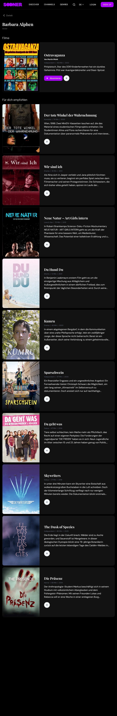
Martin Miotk (53, 59)
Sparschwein (54, 372)
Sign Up (107, 4)
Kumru (49, 321)
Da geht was (53, 424)
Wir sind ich (53, 167)
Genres (64, 4)
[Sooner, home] (12, 4)
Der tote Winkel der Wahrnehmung (70, 115)
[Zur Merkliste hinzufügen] (66, 78)
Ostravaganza (54, 55)
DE (80, 4)
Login (93, 4)
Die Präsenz (53, 578)
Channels (49, 4)
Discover (34, 4)
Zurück (9, 15)
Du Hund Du (53, 270)
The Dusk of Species (59, 527)
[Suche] (74, 4)
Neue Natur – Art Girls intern (66, 218)
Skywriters (52, 476)
